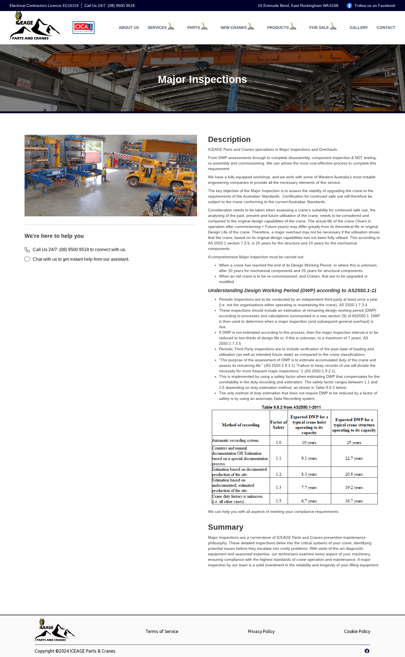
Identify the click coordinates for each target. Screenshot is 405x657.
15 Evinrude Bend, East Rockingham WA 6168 (298, 5)
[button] (159, 27)
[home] (35, 27)
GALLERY (359, 27)
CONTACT (386, 27)
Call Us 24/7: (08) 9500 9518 (109, 5)
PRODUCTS (278, 27)
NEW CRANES (234, 27)
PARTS (193, 27)
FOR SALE (319, 27)
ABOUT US (129, 27)
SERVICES (157, 27)
